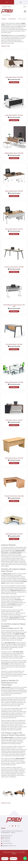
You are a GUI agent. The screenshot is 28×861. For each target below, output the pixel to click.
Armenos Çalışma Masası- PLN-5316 (14, 266)
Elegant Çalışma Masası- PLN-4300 (14, 153)
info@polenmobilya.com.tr (9, 845)
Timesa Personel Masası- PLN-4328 (14, 496)
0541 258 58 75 (6, 841)
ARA (24, 6)
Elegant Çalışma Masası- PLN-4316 (14, 382)
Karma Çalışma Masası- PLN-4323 (14, 458)
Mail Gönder (14, 858)
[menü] (25, 12)
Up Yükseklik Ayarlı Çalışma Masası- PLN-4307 (14, 305)
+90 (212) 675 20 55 (7, 843)
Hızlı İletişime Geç (14, 82)
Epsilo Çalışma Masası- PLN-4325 (14, 191)
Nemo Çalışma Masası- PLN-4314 (14, 229)
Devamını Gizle (5, 803)
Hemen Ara (5, 858)
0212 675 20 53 (6, 838)
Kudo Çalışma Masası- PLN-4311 (14, 420)
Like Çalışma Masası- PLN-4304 (14, 344)
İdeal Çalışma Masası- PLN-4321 (14, 534)
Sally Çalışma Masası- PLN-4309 (14, 77)
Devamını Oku (5, 46)
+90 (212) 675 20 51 (7, 835)
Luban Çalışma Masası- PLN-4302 (14, 115)
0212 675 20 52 (6, 837)
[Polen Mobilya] (8, 11)
